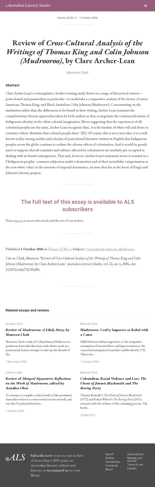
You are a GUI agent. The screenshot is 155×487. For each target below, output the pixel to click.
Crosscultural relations (101, 249)
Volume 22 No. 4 (59, 249)
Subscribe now (41, 455)
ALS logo (28, 6)
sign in (18, 220)
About (109, 469)
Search (109, 454)
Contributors (112, 462)
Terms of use (135, 465)
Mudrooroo (126, 249)
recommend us (57, 470)
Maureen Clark (77, 72)
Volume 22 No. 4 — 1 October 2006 (77, 18)
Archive (109, 458)
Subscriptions (135, 454)
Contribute (111, 466)
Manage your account (135, 459)
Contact (131, 469)
